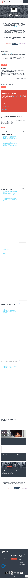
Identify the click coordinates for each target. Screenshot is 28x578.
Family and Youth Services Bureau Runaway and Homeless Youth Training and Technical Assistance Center (10, 199)
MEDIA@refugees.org (22, 556)
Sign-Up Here (14, 558)
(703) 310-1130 (20, 563)
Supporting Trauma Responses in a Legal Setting (9, 194)
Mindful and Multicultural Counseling (8, 313)
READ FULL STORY (4, 443)
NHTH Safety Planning (6, 249)
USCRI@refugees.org (22, 559)
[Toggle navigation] (21, 1)
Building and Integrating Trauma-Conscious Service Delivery (13, 53)
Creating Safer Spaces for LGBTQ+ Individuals (9, 250)
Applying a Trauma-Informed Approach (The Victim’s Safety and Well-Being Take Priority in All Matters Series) (10, 139)
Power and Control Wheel (6, 144)
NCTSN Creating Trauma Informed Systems (9, 193)
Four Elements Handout (6, 309)
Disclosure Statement (18, 576)
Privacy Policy (13, 576)
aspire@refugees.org (5, 109)
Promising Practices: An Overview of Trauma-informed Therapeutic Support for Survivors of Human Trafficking (9, 311)
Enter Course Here (4, 65)
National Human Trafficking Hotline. (18, 96)
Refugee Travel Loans (5, 559)
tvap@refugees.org (6, 106)
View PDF (3, 127)
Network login (5, 556)
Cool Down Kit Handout (6, 308)
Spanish (11, 308)
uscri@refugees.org (20, 565)
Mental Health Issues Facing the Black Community (10, 143)
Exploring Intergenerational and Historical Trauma (10, 142)
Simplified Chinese (14, 308)
